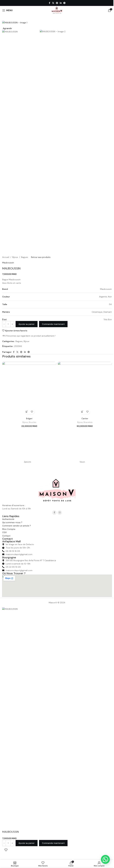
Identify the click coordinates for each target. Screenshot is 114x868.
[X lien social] (53, 3)
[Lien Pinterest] (57, 3)
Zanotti (27, 461)
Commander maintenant (53, 324)
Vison (82, 461)
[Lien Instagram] (59, 512)
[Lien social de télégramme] (64, 3)
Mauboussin (8, 262)
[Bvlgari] (29, 389)
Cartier (84, 418)
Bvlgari (29, 418)
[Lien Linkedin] (60, 3)
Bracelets (88, 422)
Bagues (24, 257)
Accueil (5, 257)
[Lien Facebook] (49, 3)
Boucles (32, 422)
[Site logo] (57, 10)
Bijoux (15, 257)
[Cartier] (85, 389)
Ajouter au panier (27, 324)
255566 (18, 346)
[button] (26, 411)
